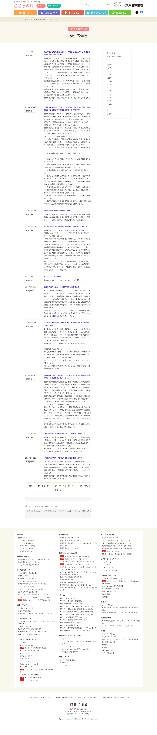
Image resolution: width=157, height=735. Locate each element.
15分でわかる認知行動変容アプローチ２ (73, 620)
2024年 (109, 71)
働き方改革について (109, 594)
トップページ (22, 642)
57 (55, 486)
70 (81, 486)
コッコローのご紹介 (109, 634)
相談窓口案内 (22, 538)
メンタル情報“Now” (40, 19)
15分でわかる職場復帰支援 (69, 625)
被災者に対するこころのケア (28, 592)
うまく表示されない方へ (92, 698)
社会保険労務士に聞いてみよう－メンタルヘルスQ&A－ (121, 613)
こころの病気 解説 (24, 611)
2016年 (109, 98)
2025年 (109, 68)
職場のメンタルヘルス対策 (29, 664)
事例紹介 (63, 663)
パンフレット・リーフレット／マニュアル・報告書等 (120, 639)
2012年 (109, 111)
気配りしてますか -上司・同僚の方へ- (30, 629)
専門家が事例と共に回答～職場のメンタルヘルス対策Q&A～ (120, 609)
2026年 (109, 65)
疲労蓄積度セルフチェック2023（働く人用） (117, 546)
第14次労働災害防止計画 (110, 589)
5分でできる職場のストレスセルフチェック (116, 540)
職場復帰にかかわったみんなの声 (71, 548)
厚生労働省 (111, 53)
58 (60, 486)
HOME (27, 19)
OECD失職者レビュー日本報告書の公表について (61, 287)
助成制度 (105, 597)
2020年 (109, 84)
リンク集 (78, 698)
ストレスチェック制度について (112, 578)
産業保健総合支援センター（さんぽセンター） (34, 559)
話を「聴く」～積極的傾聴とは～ (29, 634)
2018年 (109, 91)
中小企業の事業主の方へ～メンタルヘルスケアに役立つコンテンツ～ (78, 589)
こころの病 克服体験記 (67, 660)
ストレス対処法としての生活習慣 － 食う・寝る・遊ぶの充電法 (36, 622)
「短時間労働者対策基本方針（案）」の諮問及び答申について (66, 433)
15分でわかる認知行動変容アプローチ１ (73, 617)
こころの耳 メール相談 (27, 546)
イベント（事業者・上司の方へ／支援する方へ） (118, 626)
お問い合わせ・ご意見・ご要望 (113, 698)
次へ (86, 486)
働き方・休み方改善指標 (52, 276)
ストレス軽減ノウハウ (25, 618)
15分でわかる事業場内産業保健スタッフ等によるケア (78, 628)
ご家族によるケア (26, 656)
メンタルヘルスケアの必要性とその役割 (75, 649)
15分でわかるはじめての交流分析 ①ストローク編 (76, 606)
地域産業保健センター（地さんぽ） (30, 562)
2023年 (109, 75)
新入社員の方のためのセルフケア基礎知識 (32, 584)
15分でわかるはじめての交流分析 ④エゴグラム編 (76, 614)
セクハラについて (108, 653)
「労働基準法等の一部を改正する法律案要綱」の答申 (63, 458)
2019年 (109, 88)
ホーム (42, 6)
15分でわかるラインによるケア (70, 622)
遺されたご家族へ (24, 576)
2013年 (109, 107)
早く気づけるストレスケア (71, 646)
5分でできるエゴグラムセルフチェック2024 (117, 554)
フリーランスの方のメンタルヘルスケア (31, 581)
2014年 (109, 104)
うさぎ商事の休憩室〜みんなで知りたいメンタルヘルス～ (37, 615)
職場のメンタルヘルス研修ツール (71, 582)
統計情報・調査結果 (109, 642)
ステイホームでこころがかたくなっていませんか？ (35, 597)
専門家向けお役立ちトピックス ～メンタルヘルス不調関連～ (121, 622)
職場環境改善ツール (67, 579)
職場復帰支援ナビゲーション (70, 538)
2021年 (109, 81)
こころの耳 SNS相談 (26, 543)
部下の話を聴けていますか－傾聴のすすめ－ (33, 631)
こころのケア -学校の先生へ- (27, 586)
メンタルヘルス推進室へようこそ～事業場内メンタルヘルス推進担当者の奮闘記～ (78, 573)
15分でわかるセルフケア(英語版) (71, 601)
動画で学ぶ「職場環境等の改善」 (71, 577)
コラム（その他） (66, 665)
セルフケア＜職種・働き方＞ (29, 650)
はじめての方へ (54, 6)
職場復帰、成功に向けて (70, 652)
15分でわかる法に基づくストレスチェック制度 (76, 630)
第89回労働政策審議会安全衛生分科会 (57, 210)
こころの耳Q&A (107, 605)
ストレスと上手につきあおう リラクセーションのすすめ (79, 643)
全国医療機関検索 (26, 551)
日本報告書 (57, 316)
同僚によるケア (25, 659)
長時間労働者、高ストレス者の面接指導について (76, 585)
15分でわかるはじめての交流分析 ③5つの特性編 (76, 612)
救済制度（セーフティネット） (28, 578)
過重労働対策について (109, 591)
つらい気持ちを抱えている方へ (28, 573)
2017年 (109, 94)
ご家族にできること (25, 626)
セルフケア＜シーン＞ (27, 653)
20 (43, 486)
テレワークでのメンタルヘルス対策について (33, 589)
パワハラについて (108, 650)
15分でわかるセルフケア (68, 598)
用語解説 (105, 645)
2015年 (109, 101)
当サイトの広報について (64, 698)
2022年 (109, 78)
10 (39, 486)
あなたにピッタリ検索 (109, 637)
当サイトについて (47, 698)
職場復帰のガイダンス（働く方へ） (72, 540)
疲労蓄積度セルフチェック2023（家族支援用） (118, 548)
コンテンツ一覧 (33, 698)
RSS (128, 698)
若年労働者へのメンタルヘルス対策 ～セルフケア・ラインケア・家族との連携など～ (79, 568)
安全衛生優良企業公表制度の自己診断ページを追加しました (65, 226)
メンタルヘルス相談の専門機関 (28, 565)
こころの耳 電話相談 (27, 540)
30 (48, 486)
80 (56, 490)
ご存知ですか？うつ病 (25, 608)
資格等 (104, 647)
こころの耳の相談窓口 (27, 548)
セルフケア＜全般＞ (26, 645)
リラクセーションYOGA (112, 570)
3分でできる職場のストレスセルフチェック (116, 543)
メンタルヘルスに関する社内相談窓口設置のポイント (78, 562)
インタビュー (108, 565)
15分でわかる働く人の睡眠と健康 (71, 603)
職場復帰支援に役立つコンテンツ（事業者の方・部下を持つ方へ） (78, 544)
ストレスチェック (26, 667)
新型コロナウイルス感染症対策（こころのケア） (34, 594)
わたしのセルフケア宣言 (110, 538)
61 (73, 486)
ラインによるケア (26, 661)
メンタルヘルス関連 (114, 56)
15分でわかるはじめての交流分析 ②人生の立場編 (76, 609)
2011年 (109, 114)
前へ (31, 486)
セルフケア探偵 (109, 567)
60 (69, 486)
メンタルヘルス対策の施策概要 (112, 586)
